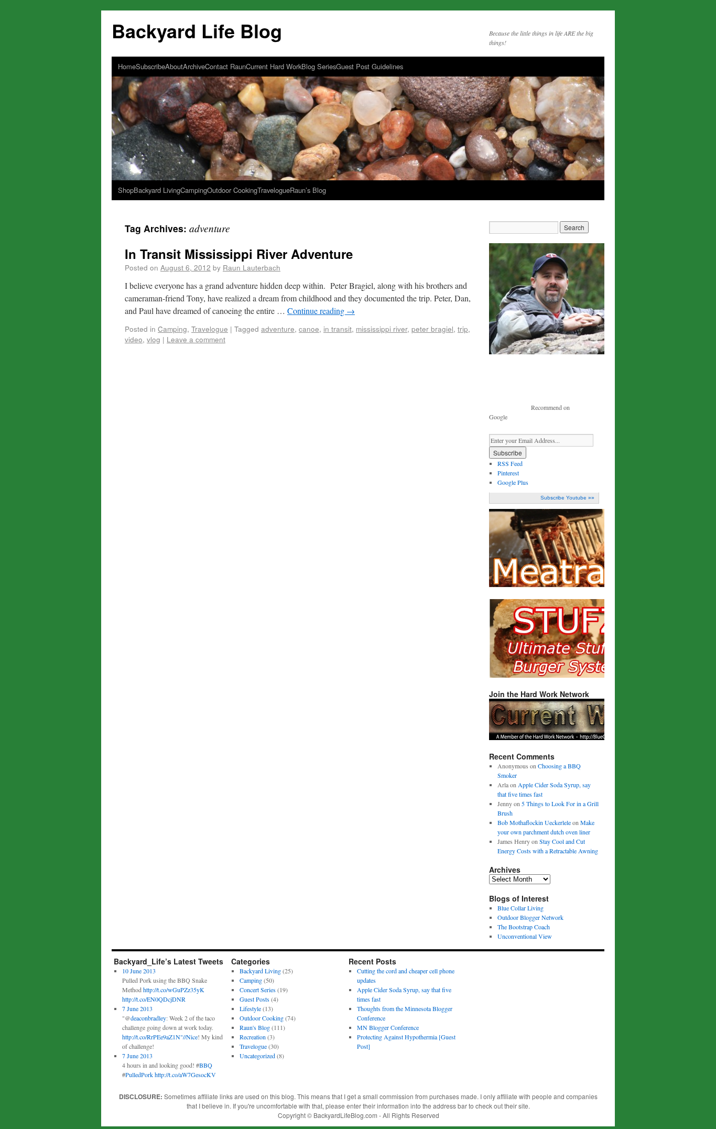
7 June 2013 (137, 1008)
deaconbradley (148, 1018)
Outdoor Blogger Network (530, 917)
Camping (193, 190)
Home (127, 66)
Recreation (253, 1037)
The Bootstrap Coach (523, 926)
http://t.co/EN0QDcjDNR (154, 999)
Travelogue (273, 190)
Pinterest (508, 473)
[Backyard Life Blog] (358, 100)
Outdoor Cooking (232, 190)
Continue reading (321, 310)
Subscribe (150, 66)
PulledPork (139, 1074)
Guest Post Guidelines (369, 66)
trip (463, 328)
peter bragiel (432, 328)
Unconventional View (524, 936)
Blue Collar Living (520, 908)
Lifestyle (250, 1008)
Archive (194, 66)
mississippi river (381, 328)
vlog (153, 339)
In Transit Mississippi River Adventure (239, 254)
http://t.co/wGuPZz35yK (173, 989)
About (174, 66)
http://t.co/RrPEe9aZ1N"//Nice (160, 1037)
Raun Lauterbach (251, 267)
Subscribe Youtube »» (567, 498)
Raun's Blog (255, 1027)
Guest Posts (254, 999)
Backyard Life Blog (197, 30)
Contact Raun (225, 66)
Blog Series (318, 66)
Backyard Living (157, 190)
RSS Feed (510, 463)
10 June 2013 (139, 971)
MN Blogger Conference (388, 1027)
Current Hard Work (273, 66)
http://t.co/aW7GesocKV (185, 1074)
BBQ (205, 1065)
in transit (337, 328)
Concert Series (258, 989)
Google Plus (512, 482)
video (134, 339)
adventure (278, 328)
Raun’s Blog (308, 190)
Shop (126, 190)
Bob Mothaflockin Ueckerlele (534, 822)
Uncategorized (257, 1055)
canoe (309, 328)
